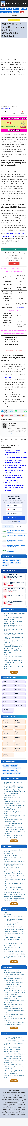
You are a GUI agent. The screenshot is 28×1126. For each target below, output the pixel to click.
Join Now (14, 263)
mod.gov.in (20, 307)
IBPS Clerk (5, 562)
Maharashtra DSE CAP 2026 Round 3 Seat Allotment (16, 550)
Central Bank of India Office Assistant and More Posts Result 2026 (14, 939)
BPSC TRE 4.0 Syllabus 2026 (12, 1047)
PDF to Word (6, 770)
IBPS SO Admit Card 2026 (12, 892)
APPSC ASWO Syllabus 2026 (12, 1051)
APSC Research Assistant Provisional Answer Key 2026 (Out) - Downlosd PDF (14, 478)
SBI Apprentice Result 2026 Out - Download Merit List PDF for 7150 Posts (15, 452)
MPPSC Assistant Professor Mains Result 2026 (15, 531)
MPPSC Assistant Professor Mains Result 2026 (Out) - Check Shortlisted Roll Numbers (16, 460)
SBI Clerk (18, 562)
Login (22, 12)
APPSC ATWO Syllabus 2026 (12, 1049)
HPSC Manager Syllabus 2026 (13, 1071)
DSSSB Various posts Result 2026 (14, 929)
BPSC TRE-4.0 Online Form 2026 (14, 660)
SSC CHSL (12, 560)
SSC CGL (5, 560)
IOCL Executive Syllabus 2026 (13, 1064)
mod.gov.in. (8, 377)
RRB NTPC (5, 565)
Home (2, 8)
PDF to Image (17, 773)
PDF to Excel (14, 770)
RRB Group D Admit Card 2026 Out (14, 862)
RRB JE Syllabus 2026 (10, 1073)
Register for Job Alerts (14, 351)
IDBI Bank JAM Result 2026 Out (13, 952)
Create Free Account (14, 518)
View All (14, 672)
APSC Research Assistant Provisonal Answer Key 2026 (16, 545)
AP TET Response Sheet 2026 (13, 1008)
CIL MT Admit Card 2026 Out (13, 887)
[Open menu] (9, 9)
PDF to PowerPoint (7, 773)
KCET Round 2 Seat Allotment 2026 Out (16, 536)
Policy (9, 1090)
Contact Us (16, 1090)
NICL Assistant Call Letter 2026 (13, 890)
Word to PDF (6, 765)
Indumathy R (6, 108)
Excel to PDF (14, 765)
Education (16, 12)
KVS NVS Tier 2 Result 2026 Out (14, 917)
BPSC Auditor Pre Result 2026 (13, 943)
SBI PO (12, 562)
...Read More (11, 433)
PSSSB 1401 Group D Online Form (14, 805)
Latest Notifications (5, 12)
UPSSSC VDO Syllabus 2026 (12, 1056)
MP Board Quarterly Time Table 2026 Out (15, 541)
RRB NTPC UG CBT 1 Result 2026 (14, 927)
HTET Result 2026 (9, 945)
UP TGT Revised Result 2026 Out (14, 931)
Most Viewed (20, 526)
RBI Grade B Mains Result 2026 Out (14, 954)
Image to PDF (17, 768)
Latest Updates (8, 526)
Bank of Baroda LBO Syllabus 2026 (14, 1054)
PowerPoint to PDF (7, 768)
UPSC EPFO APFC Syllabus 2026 (14, 1041)
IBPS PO (19, 560)
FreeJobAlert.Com (16, 3)
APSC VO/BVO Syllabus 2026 (13, 1058)
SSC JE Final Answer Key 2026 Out (14, 990)
